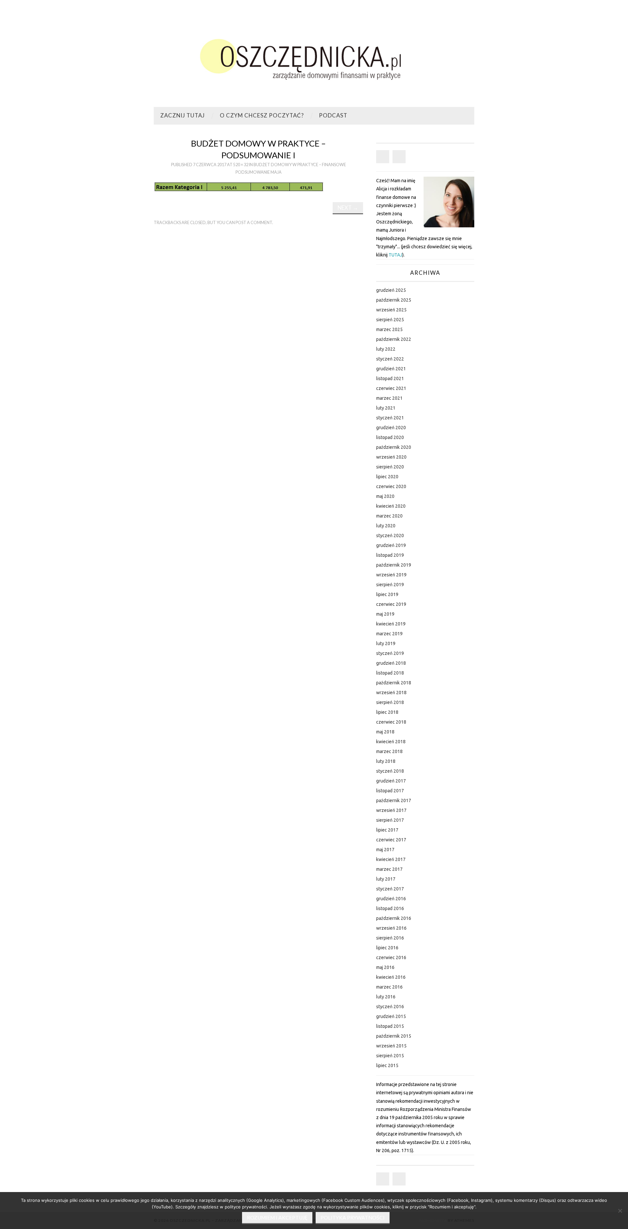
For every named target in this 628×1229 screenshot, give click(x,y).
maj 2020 (385, 496)
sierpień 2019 (390, 584)
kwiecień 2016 (391, 977)
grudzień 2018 (391, 663)
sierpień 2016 (390, 937)
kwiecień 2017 (391, 859)
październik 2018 (393, 682)
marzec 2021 (389, 398)
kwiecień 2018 (391, 741)
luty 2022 (385, 349)
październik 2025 (393, 300)
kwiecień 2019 (391, 623)
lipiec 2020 (387, 476)
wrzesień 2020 (391, 457)
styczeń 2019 (390, 653)
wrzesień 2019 (391, 574)
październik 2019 (393, 565)
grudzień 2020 (391, 427)
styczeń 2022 (390, 358)
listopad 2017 (390, 790)
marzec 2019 (389, 633)
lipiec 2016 (387, 947)
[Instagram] (399, 156)
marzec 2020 (389, 515)
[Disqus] (258, 321)
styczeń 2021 (390, 417)
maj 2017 (385, 849)
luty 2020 (385, 525)
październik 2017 (393, 800)
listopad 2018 (390, 673)
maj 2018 (385, 731)
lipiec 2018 (387, 712)
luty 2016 (385, 996)
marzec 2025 (389, 329)
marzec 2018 (389, 751)
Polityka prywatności (353, 1217)
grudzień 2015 (391, 1016)
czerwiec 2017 (391, 839)
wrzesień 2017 (391, 810)
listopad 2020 (390, 437)
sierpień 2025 (390, 319)
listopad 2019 (390, 555)
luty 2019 (385, 643)
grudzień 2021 (391, 368)
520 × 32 (240, 164)
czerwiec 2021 (391, 388)
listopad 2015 (390, 1026)
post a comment (254, 222)
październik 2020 (393, 447)
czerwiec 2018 (391, 722)
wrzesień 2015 (391, 1045)
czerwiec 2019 (391, 604)
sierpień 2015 (390, 1055)
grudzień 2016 (391, 898)
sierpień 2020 (390, 466)
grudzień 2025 (391, 290)
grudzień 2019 (391, 545)
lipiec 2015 (387, 1065)
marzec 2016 (389, 987)
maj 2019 (385, 614)
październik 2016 (393, 918)
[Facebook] (382, 156)
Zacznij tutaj (182, 115)
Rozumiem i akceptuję (277, 1217)
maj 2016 (385, 967)
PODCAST (333, 115)
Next (348, 207)
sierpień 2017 (390, 820)
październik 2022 (393, 339)
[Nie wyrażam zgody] (620, 1210)
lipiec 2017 (387, 830)
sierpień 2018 (390, 702)
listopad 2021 (390, 378)
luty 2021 (385, 408)
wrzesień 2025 (391, 309)
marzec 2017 (389, 869)
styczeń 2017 (390, 888)
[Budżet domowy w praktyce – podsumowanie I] (239, 186)
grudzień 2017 (391, 780)
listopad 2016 (390, 908)
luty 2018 (385, 761)
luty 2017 (385, 879)
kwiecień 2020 (391, 506)
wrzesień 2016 (391, 928)
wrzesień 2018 (391, 692)
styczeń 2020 (390, 535)
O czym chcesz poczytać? (262, 115)
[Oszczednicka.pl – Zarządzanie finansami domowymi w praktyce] (314, 56)
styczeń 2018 (390, 771)
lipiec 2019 (387, 594)
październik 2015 (393, 1036)
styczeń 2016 (390, 1006)
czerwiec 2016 (391, 957)
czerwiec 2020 (391, 486)
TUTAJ (395, 254)
